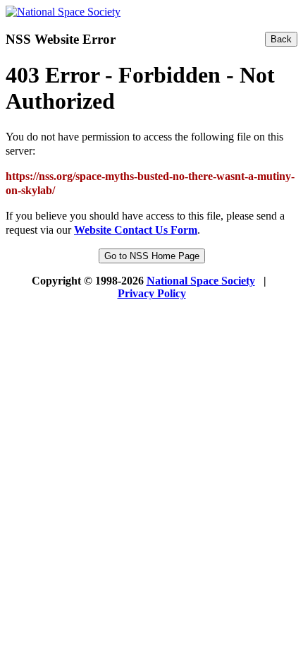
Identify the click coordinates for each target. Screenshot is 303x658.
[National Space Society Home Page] (63, 12)
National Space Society (201, 281)
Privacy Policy (152, 293)
